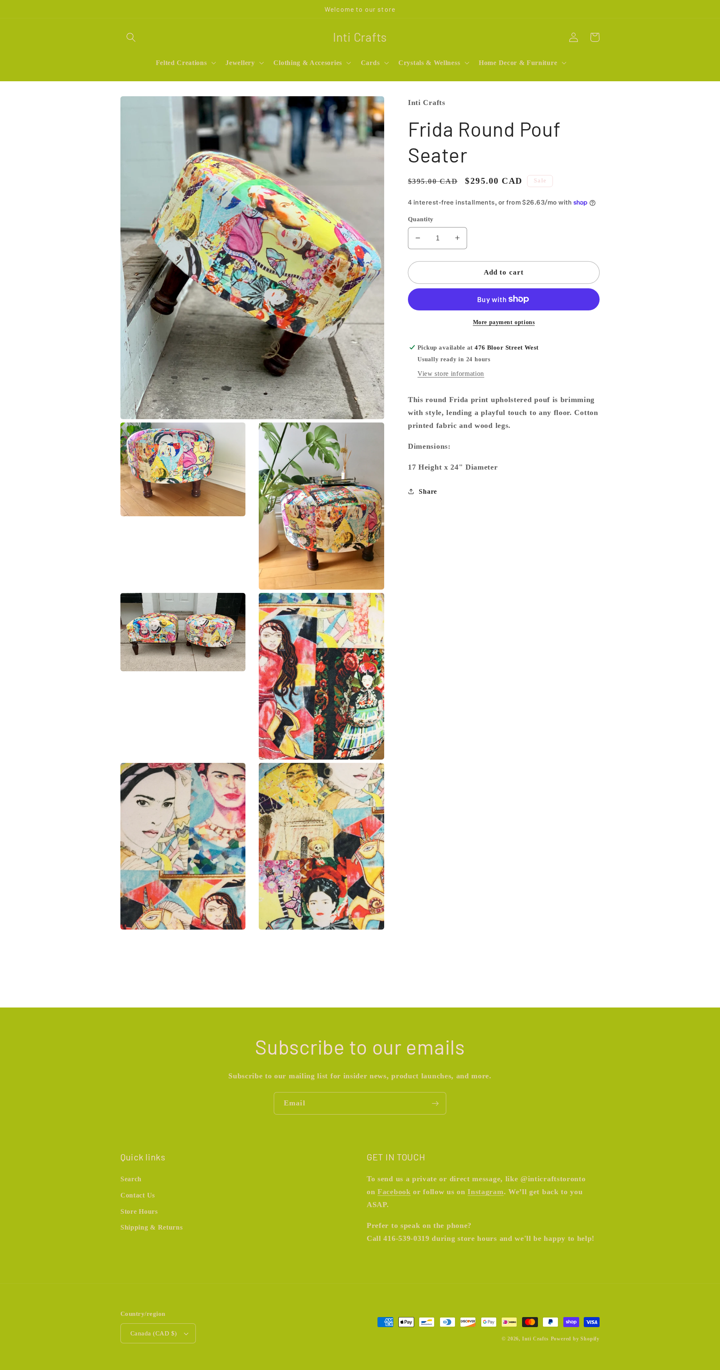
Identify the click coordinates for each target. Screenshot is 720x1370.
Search (131, 1178)
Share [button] (428, 491)
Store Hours (139, 1211)
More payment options (504, 322)
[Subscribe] (435, 1103)
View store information (451, 373)
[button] (131, 37)
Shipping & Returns (151, 1227)
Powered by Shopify (575, 1338)
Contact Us (137, 1195)
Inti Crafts (535, 1338)
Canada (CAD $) (153, 1333)
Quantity (421, 219)
